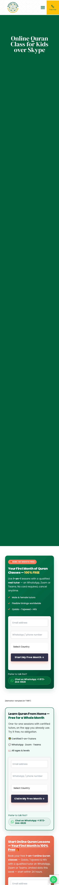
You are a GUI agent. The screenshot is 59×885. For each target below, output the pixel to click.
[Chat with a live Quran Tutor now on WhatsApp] (53, 879)
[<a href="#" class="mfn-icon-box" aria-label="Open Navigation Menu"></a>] (43, 7)
